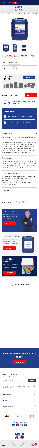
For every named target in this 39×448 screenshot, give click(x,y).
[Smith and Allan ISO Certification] (31, 416)
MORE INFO (9, 273)
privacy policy (8, 387)
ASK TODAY (9, 223)
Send (32, 381)
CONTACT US (29, 77)
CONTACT (9, 248)
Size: (3, 63)
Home (2, 13)
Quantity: (5, 68)
